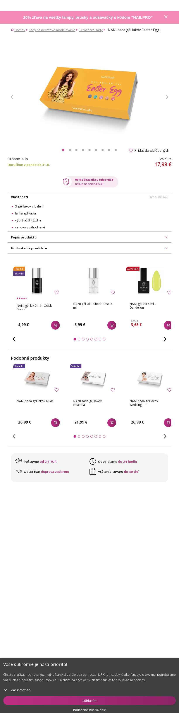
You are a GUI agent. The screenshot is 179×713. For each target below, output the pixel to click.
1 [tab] (63, 150)
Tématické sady (91, 30)
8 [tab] (109, 150)
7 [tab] (102, 150)
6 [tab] (96, 150)
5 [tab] (89, 150)
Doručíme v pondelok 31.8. (29, 164)
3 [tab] (76, 150)
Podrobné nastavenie (89, 710)
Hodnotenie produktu (29, 248)
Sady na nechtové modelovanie (52, 30)
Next (167, 97)
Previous (12, 97)
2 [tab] (70, 150)
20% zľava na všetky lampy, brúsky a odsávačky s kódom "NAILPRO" (88, 17)
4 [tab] (83, 150)
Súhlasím (90, 700)
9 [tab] (116, 150)
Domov (19, 30)
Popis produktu (23, 237)
